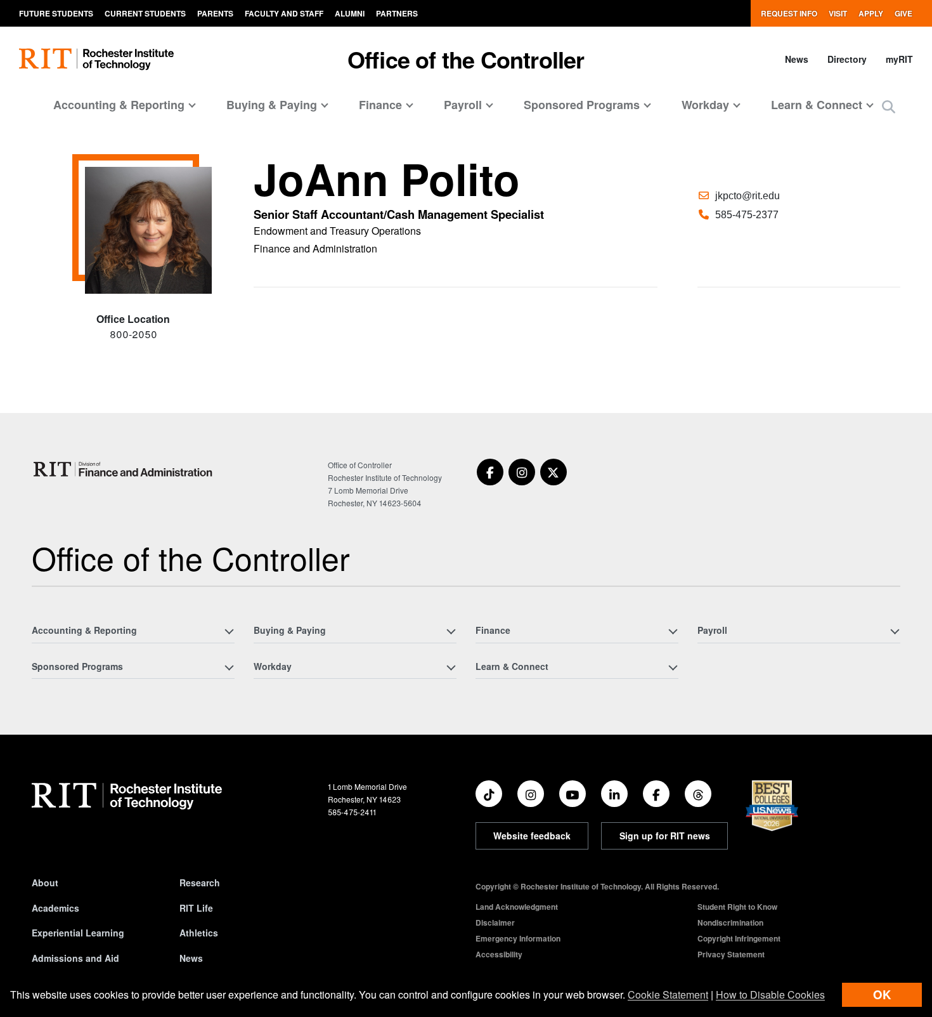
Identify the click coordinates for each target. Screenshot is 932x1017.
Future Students (56, 13)
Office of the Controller (465, 59)
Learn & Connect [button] (816, 104)
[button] (888, 106)
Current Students (145, 13)
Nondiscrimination (730, 922)
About (45, 882)
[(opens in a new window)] (490, 472)
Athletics (198, 932)
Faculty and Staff (284, 13)
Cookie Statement (668, 994)
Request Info (789, 13)
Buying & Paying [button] (271, 104)
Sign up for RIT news (664, 835)
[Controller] (124, 469)
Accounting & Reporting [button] (118, 104)
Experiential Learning (78, 932)
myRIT (899, 59)
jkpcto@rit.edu (747, 195)
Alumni (350, 13)
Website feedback (532, 835)
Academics (55, 908)
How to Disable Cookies (770, 994)
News (796, 59)
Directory (847, 59)
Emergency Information (518, 938)
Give (903, 13)
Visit (838, 13)
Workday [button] (705, 104)
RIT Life (196, 908)
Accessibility (499, 954)
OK (882, 994)
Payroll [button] (463, 104)
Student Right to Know (737, 906)
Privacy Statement (731, 954)
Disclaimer (495, 922)
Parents (215, 13)
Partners (397, 13)
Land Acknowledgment (517, 906)
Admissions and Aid (75, 958)
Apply (870, 13)
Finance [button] (380, 104)
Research (199, 882)
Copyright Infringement (738, 938)
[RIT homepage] (96, 59)
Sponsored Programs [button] (582, 104)
